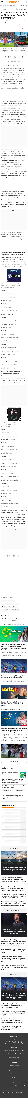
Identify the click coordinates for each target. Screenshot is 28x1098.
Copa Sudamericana (6, 604)
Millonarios (11, 601)
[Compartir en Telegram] (18, 57)
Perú (16, 1053)
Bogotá (14, 606)
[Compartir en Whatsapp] (5, 57)
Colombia (3, 9)
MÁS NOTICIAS (14, 761)
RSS (18, 1057)
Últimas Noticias (12, 1057)
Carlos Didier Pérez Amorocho (9, 5)
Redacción (11, 1065)
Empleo (17, 1065)
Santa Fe (4, 601)
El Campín (16, 604)
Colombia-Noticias (15, 609)
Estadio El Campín (6, 606)
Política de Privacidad (20, 1085)
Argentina (11, 1050)
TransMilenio (5, 609)
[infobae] (14, 2)
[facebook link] (6, 1042)
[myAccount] (25, 2)
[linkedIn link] (22, 1042)
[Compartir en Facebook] (8, 57)
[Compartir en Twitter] (11, 57)
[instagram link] (12, 1042)
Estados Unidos (6, 1053)
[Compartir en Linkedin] (15, 57)
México (12, 1053)
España (22, 1050)
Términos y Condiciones (8, 1085)
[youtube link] (15, 1042)
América (6, 1050)
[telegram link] (19, 1042)
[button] (2, 2)
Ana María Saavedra (21, 5)
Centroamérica (22, 1053)
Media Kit (14, 1077)
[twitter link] (9, 1042)
